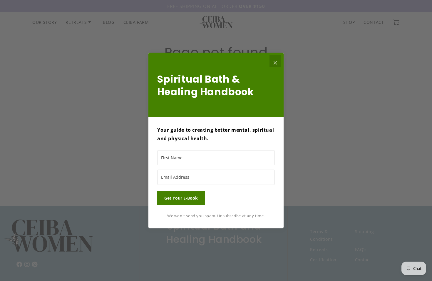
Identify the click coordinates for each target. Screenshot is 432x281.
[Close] (275, 61)
